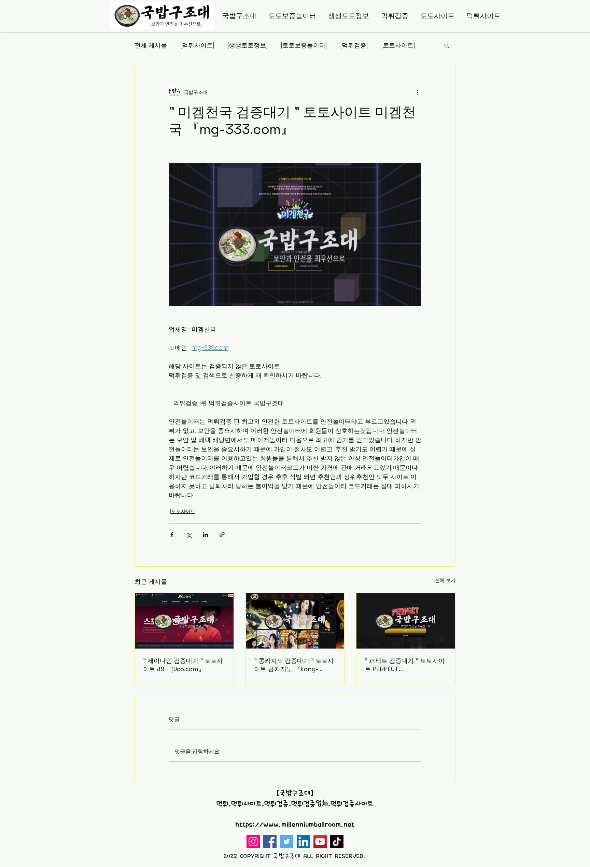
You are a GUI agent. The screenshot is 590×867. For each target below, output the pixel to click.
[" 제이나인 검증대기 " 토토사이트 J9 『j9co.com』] (184, 621)
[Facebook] (270, 841)
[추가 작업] (417, 92)
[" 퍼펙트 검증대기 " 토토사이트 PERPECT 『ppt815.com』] (405, 621)
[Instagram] (253, 841)
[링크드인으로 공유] (205, 534)
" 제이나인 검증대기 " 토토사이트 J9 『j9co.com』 (183, 665)
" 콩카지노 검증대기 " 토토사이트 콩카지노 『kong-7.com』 (294, 665)
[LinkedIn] (303, 841)
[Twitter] (286, 841)
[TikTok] (336, 841)
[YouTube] (320, 841)
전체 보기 (445, 580)
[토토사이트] (398, 45)
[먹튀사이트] (197, 45)
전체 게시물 (151, 45)
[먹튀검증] (354, 45)
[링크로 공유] (222, 534)
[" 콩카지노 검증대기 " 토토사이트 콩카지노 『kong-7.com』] (295, 621)
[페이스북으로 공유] (172, 534)
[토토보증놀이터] (304, 45)
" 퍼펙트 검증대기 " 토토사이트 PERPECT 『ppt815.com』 (405, 665)
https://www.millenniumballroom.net (294, 824)
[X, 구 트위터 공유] (188, 534)
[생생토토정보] (247, 45)
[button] (447, 45)
